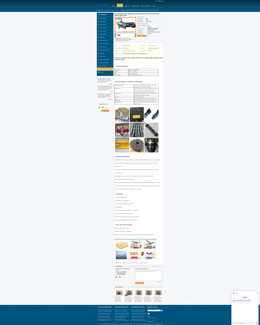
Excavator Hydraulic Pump (103, 40)
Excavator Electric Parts (102, 46)
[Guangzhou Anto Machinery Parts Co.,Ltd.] (103, 5)
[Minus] (256, 293)
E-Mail (149, 318)
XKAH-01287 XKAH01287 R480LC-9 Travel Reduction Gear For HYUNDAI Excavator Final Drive (138, 314)
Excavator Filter (101, 72)
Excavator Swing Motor (102, 34)
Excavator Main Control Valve (103, 43)
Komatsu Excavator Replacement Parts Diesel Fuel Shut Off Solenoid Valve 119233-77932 (124, 39)
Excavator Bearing (101, 37)
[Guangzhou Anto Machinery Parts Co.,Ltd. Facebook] (148, 314)
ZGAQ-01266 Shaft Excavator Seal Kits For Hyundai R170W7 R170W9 (122, 317)
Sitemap (153, 318)
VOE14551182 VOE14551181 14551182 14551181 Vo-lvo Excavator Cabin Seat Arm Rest (122, 320)
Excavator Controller (101, 56)
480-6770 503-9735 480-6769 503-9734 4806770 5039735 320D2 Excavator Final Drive (138, 317)
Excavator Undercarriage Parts (103, 59)
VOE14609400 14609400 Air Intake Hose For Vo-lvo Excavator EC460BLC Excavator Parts (105, 311)
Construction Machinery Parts (112, 10)
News (149, 316)
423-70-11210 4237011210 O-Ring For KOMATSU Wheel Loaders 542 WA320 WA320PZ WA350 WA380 (129, 299)
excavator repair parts (132, 262)
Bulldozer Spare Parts (102, 65)
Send (161, 310)
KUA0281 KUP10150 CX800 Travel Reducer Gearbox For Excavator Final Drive (139, 320)
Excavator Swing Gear (102, 24)
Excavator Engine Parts (102, 27)
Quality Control (145, 6)
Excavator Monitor (101, 53)
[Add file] (233, 322)
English (161, 1)
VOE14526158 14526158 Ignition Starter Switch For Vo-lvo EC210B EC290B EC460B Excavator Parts (121, 311)
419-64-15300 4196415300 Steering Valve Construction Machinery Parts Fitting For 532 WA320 (118, 300)
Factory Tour (135, 6)
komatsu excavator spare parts (142, 262)
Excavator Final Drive (102, 21)
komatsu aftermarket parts (122, 262)
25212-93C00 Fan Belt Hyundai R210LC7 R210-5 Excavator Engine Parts (104, 317)
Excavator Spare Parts (102, 18)
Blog (154, 6)
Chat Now (142, 35)
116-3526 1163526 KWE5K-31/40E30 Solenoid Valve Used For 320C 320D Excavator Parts (122, 314)
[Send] (257, 322)
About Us (127, 6)
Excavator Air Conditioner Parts (103, 50)
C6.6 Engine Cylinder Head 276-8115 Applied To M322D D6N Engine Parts (105, 320)
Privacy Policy (103, 324)
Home (113, 6)
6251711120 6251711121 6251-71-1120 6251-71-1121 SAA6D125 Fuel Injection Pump (104, 314)
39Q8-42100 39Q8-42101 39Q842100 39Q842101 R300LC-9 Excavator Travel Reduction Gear (139, 311)
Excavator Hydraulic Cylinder (103, 62)
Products (119, 6)
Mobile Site (151, 321)
